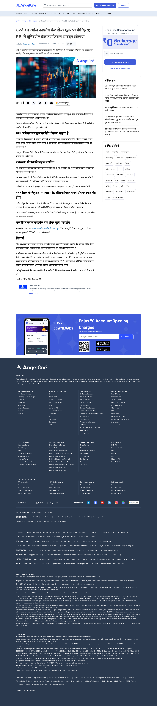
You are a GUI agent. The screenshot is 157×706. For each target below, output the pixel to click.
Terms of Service (67, 670)
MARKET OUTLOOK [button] (87, 442)
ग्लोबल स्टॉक (131, 180)
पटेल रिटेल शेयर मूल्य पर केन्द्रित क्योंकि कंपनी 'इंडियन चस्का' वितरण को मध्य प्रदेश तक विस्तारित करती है (122, 131)
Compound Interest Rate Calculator (91, 413)
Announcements (85, 448)
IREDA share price (23, 487)
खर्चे (121, 186)
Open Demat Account (105, 5)
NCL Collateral (107, 681)
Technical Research (24, 456)
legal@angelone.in (71, 665)
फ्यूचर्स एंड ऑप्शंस (131, 157)
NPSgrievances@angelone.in (25, 660)
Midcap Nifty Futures (61, 537)
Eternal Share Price (86, 490)
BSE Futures (90, 537)
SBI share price (54, 490)
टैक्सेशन (127, 163)
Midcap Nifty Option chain (70, 541)
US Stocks (52, 413)
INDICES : (19, 532)
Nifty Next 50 (67, 532)
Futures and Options (55, 411)
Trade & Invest (22, 13)
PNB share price (85, 487)
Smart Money (22, 448)
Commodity (52, 422)
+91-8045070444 (51, 663)
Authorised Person (117, 425)
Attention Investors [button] (25, 574)
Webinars (21, 411)
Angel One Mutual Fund (42, 559)
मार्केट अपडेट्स (110, 157)
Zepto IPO (114, 456)
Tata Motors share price (25, 490)
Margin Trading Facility (74, 517)
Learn (53, 13)
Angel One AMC (37, 512)
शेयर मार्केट (115, 152)
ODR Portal (19, 685)
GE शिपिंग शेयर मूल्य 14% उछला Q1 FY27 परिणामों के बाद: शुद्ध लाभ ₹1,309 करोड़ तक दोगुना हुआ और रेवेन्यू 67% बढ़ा (121, 119)
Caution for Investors (56, 685)
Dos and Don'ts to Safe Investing (60, 678)
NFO (50, 405)
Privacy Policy (54, 670)
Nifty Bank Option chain (49, 541)
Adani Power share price (88, 485)
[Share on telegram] (28, 103)
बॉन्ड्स (123, 180)
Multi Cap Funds (118, 564)
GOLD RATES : (21, 546)
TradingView (62, 521)
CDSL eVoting (119, 681)
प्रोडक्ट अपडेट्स (110, 169)
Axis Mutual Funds (73, 559)
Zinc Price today (70, 555)
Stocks (51, 394)
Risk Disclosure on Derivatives (36, 685)
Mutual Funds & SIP (40, 13)
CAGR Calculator (85, 405)
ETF (50, 416)
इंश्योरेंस (115, 186)
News (61, 13)
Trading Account (116, 399)
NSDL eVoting (131, 681)
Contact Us (21, 402)
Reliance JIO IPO (116, 448)
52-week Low (84, 456)
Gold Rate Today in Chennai (78, 546)
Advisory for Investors (92, 681)
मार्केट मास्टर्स (129, 174)
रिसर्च (107, 152)
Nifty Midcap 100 (81, 532)
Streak (46, 521)
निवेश (127, 186)
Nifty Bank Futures (44, 537)
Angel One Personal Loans (60, 681)
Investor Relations (23, 408)
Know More (33, 293)
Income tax (115, 422)
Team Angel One (29, 44)
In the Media (21, 405)
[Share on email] (51, 103)
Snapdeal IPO (115, 462)
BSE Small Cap (105, 532)
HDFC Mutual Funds (89, 559)
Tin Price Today (115, 555)
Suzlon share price (23, 485)
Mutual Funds (53, 397)
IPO (112, 411)
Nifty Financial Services (51, 532)
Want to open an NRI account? (120, 68)
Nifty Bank (37, 532)
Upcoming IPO (53, 408)
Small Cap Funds (69, 564)
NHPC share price (54, 485)
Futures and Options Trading (120, 419)
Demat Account (116, 397)
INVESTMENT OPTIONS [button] (57, 391)
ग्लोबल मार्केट (109, 163)
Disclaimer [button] (20, 634)
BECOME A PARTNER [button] (56, 442)
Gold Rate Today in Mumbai (37, 546)
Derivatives (115, 413)
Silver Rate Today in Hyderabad (40, 550)
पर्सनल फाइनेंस (125, 152)
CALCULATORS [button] (85, 391)
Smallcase (38, 521)
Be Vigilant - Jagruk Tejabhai (27, 464)
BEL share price (85, 493)
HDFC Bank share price (56, 482)
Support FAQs (54, 503)
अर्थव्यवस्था (120, 174)
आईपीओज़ (127, 169)
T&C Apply (130, 678)
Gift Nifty (124, 532)
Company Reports (23, 459)
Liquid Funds (56, 564)
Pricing (99, 13)
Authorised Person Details (57, 467)
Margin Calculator (86, 397)
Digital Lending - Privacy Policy (38, 681)
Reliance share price (117, 482)
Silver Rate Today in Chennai (87, 550)
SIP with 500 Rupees (55, 402)
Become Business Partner (57, 445)
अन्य (116, 180)
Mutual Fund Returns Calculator (90, 428)
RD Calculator (84, 419)
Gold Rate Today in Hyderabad (100, 546)
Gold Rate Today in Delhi (58, 546)
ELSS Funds (44, 564)
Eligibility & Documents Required (59, 459)
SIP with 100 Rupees (55, 399)
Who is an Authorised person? (58, 450)
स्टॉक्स (108, 197)
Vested (53, 521)
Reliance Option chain (89, 541)
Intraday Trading (116, 405)
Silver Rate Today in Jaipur (109, 550)
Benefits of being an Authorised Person (61, 453)
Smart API (87, 517)
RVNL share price (54, 487)
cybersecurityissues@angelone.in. (77, 663)
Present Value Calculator (88, 422)
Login (123, 5)
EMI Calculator (84, 433)
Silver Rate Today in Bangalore (64, 550)
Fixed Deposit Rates (99, 517)
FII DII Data (83, 464)
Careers (20, 413)
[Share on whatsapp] (34, 103)
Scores (76, 678)
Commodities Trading (118, 416)
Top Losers (83, 462)
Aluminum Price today (53, 555)
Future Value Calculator (87, 411)
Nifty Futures (30, 537)
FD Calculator (84, 416)
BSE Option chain (105, 541)
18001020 (41, 503)
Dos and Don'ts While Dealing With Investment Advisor (100, 678)
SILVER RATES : (21, 550)
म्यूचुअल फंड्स (110, 174)
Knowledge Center (23, 445)
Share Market (115, 408)
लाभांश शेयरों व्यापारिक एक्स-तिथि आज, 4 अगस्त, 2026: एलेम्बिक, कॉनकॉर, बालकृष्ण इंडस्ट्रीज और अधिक (122, 98)
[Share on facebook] (45, 103)
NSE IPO (114, 445)
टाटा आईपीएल (119, 191)
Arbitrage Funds (83, 564)
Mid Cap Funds (106, 564)
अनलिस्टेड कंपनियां (118, 197)
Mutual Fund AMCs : (24, 559)
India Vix (116, 532)
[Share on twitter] (40, 103)
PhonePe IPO (115, 459)
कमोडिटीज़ (119, 163)
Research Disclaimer (23, 678)
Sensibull (30, 521)
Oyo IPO (113, 450)
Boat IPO (114, 453)
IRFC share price (23, 482)
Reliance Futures (77, 537)
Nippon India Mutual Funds (125, 559)
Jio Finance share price (118, 490)
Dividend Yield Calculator (88, 408)
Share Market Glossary (87, 450)
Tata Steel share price (87, 482)
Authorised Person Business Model (60, 462)
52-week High (84, 453)
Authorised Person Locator (58, 470)
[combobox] (71, 43)
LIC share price (116, 493)
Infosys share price (117, 485)
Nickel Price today (84, 555)
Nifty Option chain (32, 541)
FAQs (122, 678)
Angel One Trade (46, 517)
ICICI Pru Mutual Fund (106, 559)
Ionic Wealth (48, 512)
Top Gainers (84, 459)
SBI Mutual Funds (59, 559)
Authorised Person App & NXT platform (61, 464)
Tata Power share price (56, 493)
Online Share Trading (118, 402)
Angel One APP (33, 517)
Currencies (52, 419)
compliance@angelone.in (69, 658)
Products (71, 13)
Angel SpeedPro (59, 517)
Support (108, 13)
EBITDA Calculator (86, 425)
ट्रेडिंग (107, 186)
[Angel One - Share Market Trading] (26, 5)
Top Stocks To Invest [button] (26, 479)
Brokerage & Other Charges (26, 397)
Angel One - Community (25, 462)
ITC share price (116, 487)
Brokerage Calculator (87, 394)
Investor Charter (77, 681)
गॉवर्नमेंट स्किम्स (131, 191)
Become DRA (53, 448)
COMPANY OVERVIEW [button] (25, 391)
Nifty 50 (28, 532)
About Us (21, 399)
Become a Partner (85, 13)
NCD (50, 425)
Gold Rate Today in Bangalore (124, 546)
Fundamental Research (25, 453)
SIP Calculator (85, 399)
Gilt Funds (94, 564)
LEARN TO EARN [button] (23, 442)
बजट (120, 169)
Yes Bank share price (24, 493)
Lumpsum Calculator (87, 402)
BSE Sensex (93, 532)
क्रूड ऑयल (109, 191)
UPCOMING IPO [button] (116, 442)
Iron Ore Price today (101, 555)
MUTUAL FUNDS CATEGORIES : (27, 564)
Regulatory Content (39, 678)
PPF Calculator (85, 430)
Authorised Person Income (57, 456)
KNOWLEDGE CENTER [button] (119, 391)
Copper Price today (36, 555)
